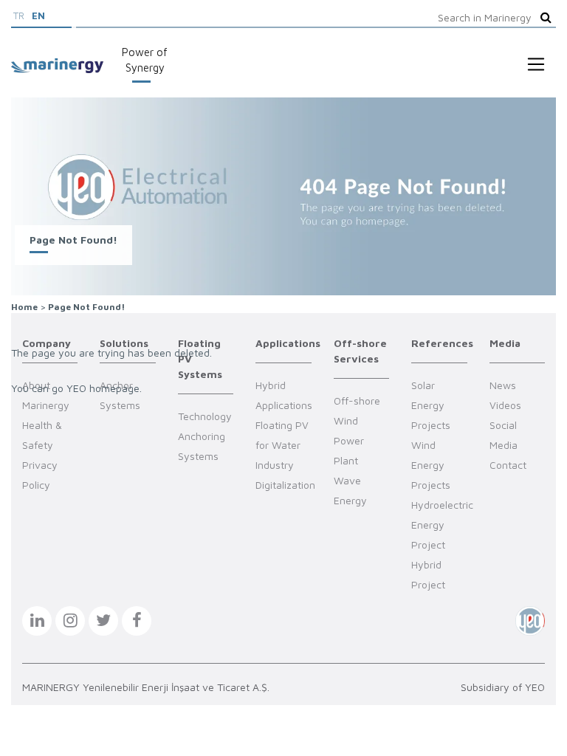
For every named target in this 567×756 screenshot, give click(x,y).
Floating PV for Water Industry (282, 445)
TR (18, 15)
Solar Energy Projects (430, 405)
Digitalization (285, 484)
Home (24, 306)
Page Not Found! (86, 306)
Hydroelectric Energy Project (442, 524)
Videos (505, 405)
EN (38, 15)
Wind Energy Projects (430, 465)
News (502, 385)
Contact (507, 464)
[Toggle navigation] (536, 64)
